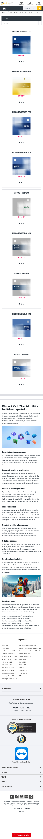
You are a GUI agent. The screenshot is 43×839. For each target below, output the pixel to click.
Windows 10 (23, 673)
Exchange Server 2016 (8, 676)
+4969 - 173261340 (21, 708)
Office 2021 (5, 645)
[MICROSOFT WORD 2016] (21, 287)
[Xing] (17, 797)
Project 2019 (23, 662)
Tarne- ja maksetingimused (31, 803)
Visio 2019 (22, 667)
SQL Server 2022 (7, 662)
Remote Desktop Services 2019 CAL (30, 651)
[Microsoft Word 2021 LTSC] (21, 126)
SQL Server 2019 (7, 665)
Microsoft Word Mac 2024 (21, 72)
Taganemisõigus (9, 805)
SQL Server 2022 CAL (8, 667)
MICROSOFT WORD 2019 (21, 193)
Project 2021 (23, 659)
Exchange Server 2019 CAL (10, 678)
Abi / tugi (6, 803)
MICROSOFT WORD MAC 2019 (21, 233)
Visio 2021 (22, 665)
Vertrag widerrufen (23, 835)
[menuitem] (38, 3)
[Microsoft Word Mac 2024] (21, 86)
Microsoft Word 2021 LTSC (21, 112)
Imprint (36, 805)
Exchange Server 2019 (8, 673)
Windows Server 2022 (8, 651)
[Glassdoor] (22, 797)
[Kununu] (26, 797)
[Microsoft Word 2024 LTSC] (21, 45)
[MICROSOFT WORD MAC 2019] (21, 247)
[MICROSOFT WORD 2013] (21, 368)
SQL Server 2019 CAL (8, 670)
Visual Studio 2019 (25, 656)
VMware (22, 676)
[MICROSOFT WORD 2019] (21, 207)
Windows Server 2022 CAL (10, 656)
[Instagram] (31, 797)
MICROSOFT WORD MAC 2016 (21, 314)
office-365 (36, 801)
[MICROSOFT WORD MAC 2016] (21, 328)
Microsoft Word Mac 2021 (21, 152)
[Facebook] (12, 797)
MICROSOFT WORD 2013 (21, 354)
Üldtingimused (28, 805)
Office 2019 (5, 648)
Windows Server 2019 (8, 653)
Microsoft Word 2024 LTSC (21, 31)
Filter (6, 18)
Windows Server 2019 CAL (10, 659)
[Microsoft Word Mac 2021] (21, 166)
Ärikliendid (7, 801)
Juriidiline (29, 801)
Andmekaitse (19, 805)
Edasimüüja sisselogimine (18, 801)
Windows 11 (23, 670)
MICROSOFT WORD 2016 (21, 274)
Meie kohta (20, 803)
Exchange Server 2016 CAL (27, 645)
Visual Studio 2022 (25, 653)
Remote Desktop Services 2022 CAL (30, 648)
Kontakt (13, 803)
